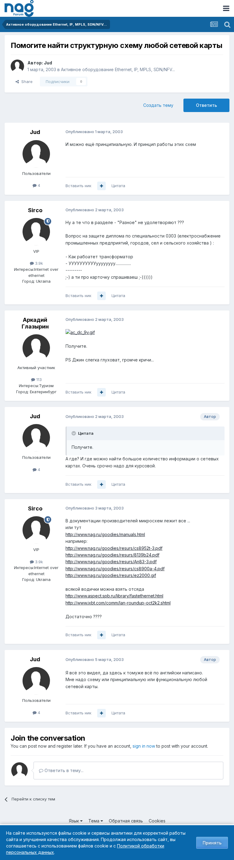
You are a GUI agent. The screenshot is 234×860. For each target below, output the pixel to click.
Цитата (118, 185)
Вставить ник (78, 185)
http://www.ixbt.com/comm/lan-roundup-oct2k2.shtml (118, 602)
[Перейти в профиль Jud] (17, 66)
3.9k (38, 263)
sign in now (144, 746)
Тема (94, 820)
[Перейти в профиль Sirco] (36, 231)
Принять (212, 842)
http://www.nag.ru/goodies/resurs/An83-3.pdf (111, 561)
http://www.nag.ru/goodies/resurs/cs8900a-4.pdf (115, 568)
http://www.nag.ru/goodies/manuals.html (105, 534)
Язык (74, 820)
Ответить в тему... (63, 770)
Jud (48, 62)
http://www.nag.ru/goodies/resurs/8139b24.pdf (112, 554)
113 (38, 379)
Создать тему (158, 105)
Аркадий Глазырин (35, 323)
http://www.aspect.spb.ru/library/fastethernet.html (114, 595)
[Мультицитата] (101, 186)
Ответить (206, 105)
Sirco (35, 210)
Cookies (157, 820)
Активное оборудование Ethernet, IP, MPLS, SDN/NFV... (118, 69)
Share (26, 81)
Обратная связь (126, 820)
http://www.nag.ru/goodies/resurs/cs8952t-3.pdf (114, 548)
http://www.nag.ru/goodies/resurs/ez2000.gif (111, 575)
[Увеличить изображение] (80, 332)
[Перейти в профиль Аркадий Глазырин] (36, 348)
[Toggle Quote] (74, 433)
